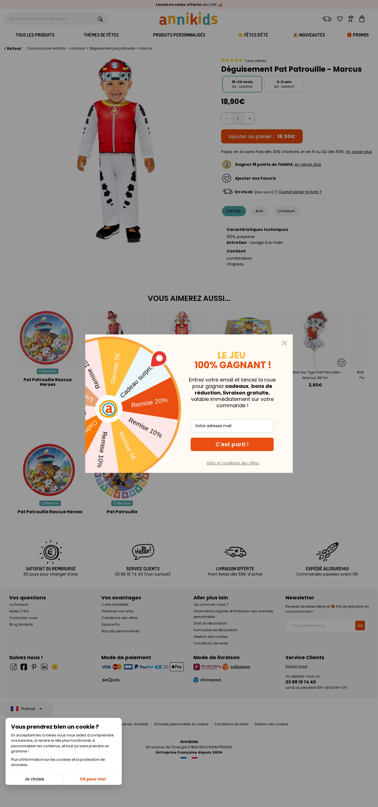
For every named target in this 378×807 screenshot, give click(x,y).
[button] (232, 444)
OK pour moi (93, 779)
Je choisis (34, 779)
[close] (284, 343)
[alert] (189, 403)
